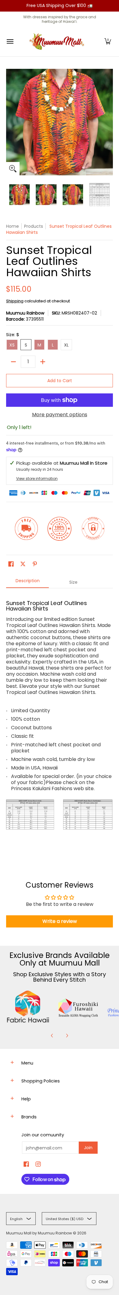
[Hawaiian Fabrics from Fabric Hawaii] (28, 1007)
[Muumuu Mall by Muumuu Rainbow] (58, 41)
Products (33, 226)
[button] (108, 41)
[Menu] (9, 41)
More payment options (59, 415)
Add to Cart (59, 381)
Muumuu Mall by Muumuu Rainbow (39, 1233)
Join (88, 1148)
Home (12, 226)
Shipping (14, 301)
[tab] (27, 582)
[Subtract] (13, 362)
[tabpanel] (59, 725)
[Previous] (52, 1035)
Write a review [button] (59, 921)
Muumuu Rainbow (25, 313)
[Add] (42, 362)
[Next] (67, 1035)
